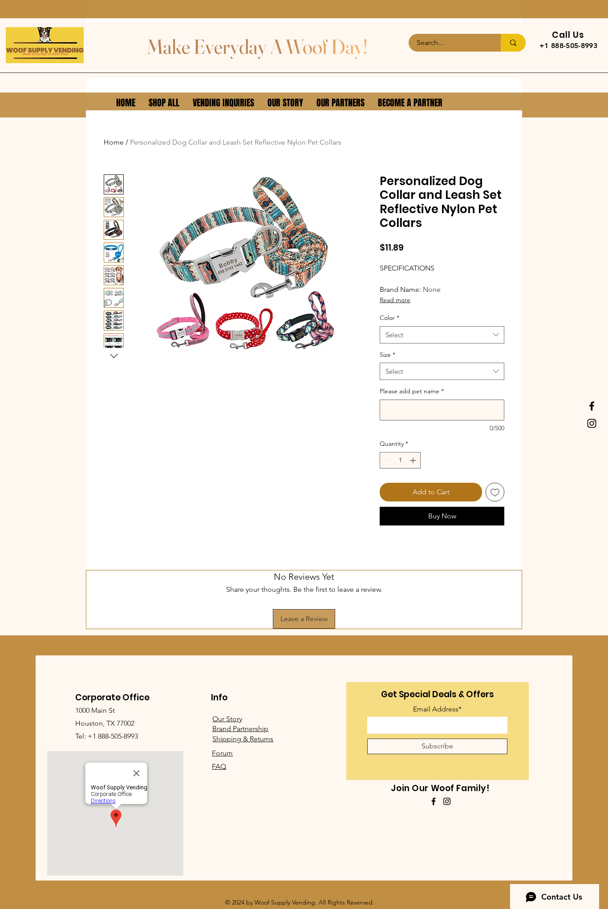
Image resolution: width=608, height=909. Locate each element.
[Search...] (513, 43)
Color (389, 318)
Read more (395, 300)
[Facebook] (592, 406)
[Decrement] (386, 460)
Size (387, 355)
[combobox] (442, 334)
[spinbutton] (400, 460)
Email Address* (437, 709)
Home (114, 142)
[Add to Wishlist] (495, 492)
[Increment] (413, 460)
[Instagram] (592, 423)
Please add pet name (412, 391)
